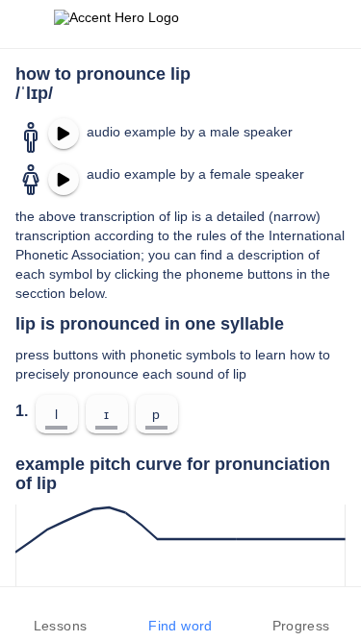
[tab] (60, 614)
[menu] (27, 24)
